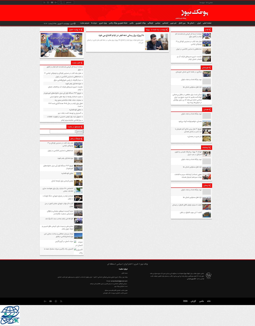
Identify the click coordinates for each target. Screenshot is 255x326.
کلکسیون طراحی (191, 279)
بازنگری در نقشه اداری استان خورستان (189, 72)
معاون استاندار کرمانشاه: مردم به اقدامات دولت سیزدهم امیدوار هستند (188, 176)
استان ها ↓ (191, 23)
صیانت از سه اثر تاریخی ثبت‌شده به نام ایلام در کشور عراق (188, 35)
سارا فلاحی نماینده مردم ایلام (71, 120)
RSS (185, 301)
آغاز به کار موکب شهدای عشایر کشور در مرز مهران (59, 205)
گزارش (193, 301)
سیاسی (157, 23)
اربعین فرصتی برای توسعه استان (62, 181)
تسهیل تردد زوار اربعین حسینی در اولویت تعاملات (64, 116)
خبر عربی (173, 23)
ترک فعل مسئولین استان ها (192, 87)
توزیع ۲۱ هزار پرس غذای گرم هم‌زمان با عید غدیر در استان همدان (188, 130)
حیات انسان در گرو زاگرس (64, 241)
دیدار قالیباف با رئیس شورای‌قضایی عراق (67, 80)
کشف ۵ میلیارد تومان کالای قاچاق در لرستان (187, 205)
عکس (131, 23)
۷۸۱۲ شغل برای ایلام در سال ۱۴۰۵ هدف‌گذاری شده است (65, 105)
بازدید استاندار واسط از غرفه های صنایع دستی (65, 96)
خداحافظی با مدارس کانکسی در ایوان (189, 49)
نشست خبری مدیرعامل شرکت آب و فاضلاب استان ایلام (189, 58)
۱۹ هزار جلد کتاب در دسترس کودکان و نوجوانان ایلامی (189, 43)
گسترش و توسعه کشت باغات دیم (69, 113)
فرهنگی (150, 23)
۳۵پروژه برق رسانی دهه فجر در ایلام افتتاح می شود (121, 35)
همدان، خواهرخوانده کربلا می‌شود (190, 121)
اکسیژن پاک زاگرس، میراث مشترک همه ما (58, 249)
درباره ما (202, 2)
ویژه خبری (103, 23)
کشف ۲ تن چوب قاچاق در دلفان (191, 212)
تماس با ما (209, 2)
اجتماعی (165, 23)
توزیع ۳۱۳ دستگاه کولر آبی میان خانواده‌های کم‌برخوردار (62, 93)
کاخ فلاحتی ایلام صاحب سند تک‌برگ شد (59, 218)
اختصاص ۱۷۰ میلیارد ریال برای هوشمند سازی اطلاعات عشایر (57, 189)
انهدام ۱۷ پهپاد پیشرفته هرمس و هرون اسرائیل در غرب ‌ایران (188, 153)
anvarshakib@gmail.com (119, 281)
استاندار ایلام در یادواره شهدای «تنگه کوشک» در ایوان (58, 197)
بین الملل (182, 23)
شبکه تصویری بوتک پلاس (118, 23)
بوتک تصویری (141, 23)
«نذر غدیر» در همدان (194, 136)
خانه (209, 301)
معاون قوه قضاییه (75, 109)
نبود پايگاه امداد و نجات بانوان (191, 79)
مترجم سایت (84, 23)
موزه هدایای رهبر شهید (73, 83)
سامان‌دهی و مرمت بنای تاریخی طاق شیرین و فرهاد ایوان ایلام (57, 227)
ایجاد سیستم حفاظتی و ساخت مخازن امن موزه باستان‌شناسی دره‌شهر (58, 235)
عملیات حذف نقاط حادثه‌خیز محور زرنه (68, 100)
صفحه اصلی (207, 23)
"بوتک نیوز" (187, 274)
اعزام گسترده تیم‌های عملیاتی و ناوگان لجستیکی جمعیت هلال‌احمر (60, 212)
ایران (199, 23)
